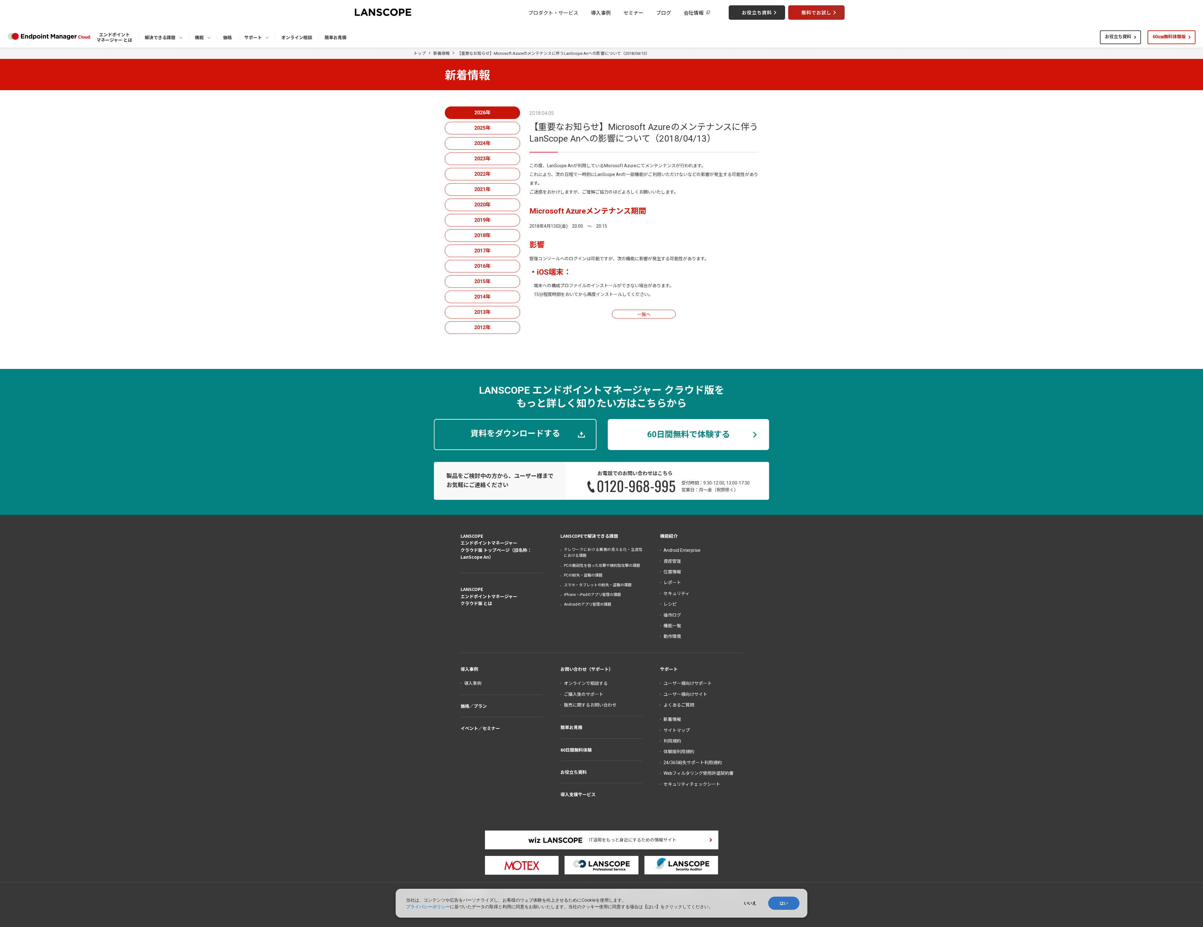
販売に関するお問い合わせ (590, 704)
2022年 (482, 174)
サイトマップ (677, 730)
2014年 (482, 297)
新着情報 (441, 53)
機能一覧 (672, 625)
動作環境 (672, 636)
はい (784, 903)
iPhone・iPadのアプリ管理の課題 (592, 595)
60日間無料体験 (576, 750)
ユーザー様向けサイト (685, 694)
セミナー (633, 12)
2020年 (482, 205)
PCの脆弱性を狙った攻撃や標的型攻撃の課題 (602, 565)
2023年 (482, 159)
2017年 (482, 251)
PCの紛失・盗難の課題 (583, 575)
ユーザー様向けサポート (688, 683)
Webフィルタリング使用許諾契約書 (699, 773)
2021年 (482, 189)
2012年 (482, 327)
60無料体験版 (1169, 36)
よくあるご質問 (679, 704)
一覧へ (643, 314)
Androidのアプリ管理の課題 (587, 604)
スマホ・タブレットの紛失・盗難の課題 (598, 585)
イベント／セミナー (480, 728)
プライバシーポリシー (428, 906)
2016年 (482, 266)
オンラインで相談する (586, 683)
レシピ (670, 604)
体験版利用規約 (679, 751)
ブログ (663, 12)
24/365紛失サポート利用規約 (693, 762)
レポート (672, 582)
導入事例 (601, 12)
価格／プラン (474, 706)
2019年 (482, 220)
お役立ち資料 (1118, 36)
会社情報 (694, 12)
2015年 (482, 281)
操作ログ (672, 615)
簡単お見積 (571, 727)
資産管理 (672, 561)
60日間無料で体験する (688, 434)
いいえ (750, 903)
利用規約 (672, 740)
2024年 (482, 143)
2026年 (482, 113)
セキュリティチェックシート (692, 784)
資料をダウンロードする (515, 433)
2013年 (482, 312)
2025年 (482, 128)
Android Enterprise (682, 550)
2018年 (482, 235)
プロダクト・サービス (553, 12)
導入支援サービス (578, 794)
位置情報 (672, 571)
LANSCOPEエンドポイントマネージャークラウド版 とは (489, 596)
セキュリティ (677, 593)
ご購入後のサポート (583, 694)
